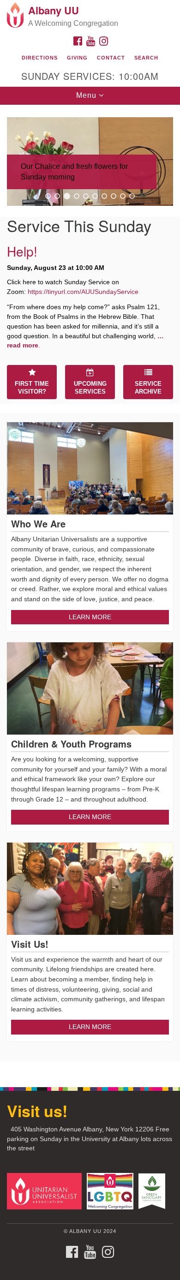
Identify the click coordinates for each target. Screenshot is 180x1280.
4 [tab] (76, 196)
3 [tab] (67, 196)
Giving (77, 57)
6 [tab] (95, 196)
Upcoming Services (90, 387)
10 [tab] (132, 196)
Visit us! (37, 1111)
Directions (40, 57)
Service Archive (148, 387)
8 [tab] (113, 196)
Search (146, 57)
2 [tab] (57, 196)
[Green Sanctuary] (153, 1190)
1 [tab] (48, 196)
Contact (111, 57)
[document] (90, 591)
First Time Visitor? (32, 387)
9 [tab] (123, 196)
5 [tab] (86, 196)
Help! (22, 251)
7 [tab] (104, 196)
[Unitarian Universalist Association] (46, 1190)
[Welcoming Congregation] (112, 1190)
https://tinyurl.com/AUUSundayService (83, 291)
